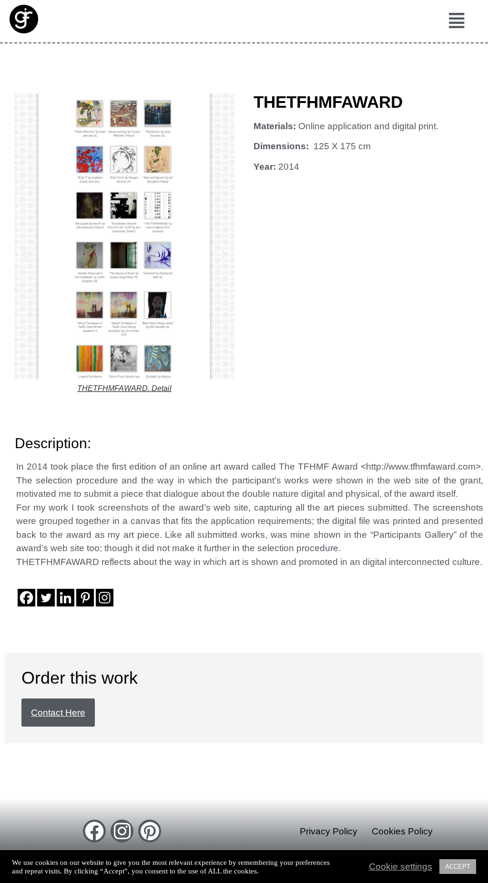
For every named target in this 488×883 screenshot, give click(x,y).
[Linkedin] (65, 597)
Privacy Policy (328, 831)
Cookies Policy (402, 831)
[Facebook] (26, 597)
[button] (456, 21)
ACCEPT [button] (457, 866)
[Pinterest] (85, 597)
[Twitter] (46, 597)
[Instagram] (104, 597)
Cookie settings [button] (400, 866)
